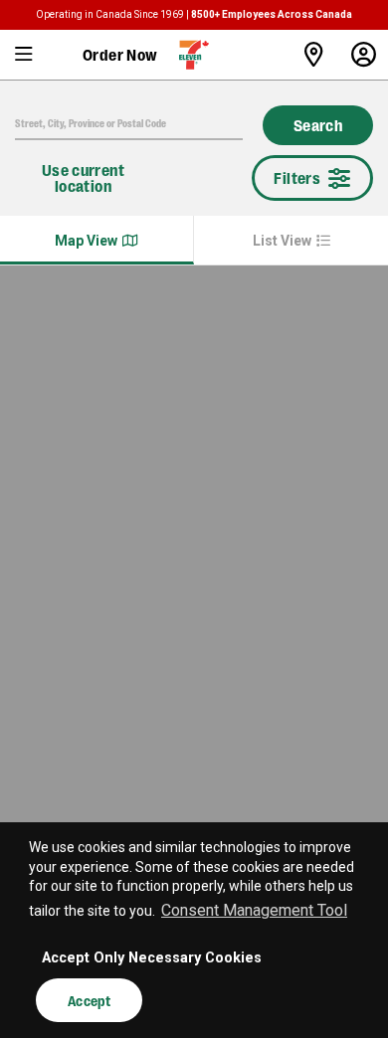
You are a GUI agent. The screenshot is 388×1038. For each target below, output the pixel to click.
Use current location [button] (83, 177)
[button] (25, 55)
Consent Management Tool (254, 910)
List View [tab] (282, 241)
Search (317, 124)
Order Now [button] (120, 54)
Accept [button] (89, 1000)
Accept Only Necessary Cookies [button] (152, 958)
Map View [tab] (86, 241)
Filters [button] (297, 177)
